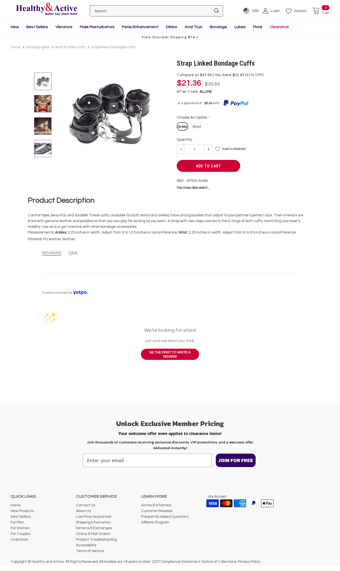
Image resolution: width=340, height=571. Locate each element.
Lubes (240, 27)
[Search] (216, 10)
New (15, 27)
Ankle (182, 127)
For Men (17, 522)
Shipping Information (93, 522)
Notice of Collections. (219, 562)
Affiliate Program (155, 522)
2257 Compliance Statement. (176, 562)
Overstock (19, 539)
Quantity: (184, 140)
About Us (83, 511)
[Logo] (46, 9)
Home (15, 47)
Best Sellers (37, 27)
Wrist (196, 127)
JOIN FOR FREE (235, 460)
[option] (109, 113)
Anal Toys (193, 27)
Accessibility (86, 545)
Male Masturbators (97, 27)
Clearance (279, 27)
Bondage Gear (38, 47)
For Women (20, 528)
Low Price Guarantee (93, 517)
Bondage (218, 27)
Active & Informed (156, 505)
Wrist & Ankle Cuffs (70, 47)
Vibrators (64, 27)
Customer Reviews (156, 511)
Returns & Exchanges (94, 528)
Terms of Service (90, 551)
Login (275, 11)
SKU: (180, 181)
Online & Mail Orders (93, 534)
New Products (22, 511)
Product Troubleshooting (96, 539)
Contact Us (85, 505)
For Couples (20, 534)
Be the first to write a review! (170, 355)
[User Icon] (265, 11)
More (257, 27)
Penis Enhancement (140, 27)
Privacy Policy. (249, 562)
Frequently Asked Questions (164, 517)
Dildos (171, 27)
